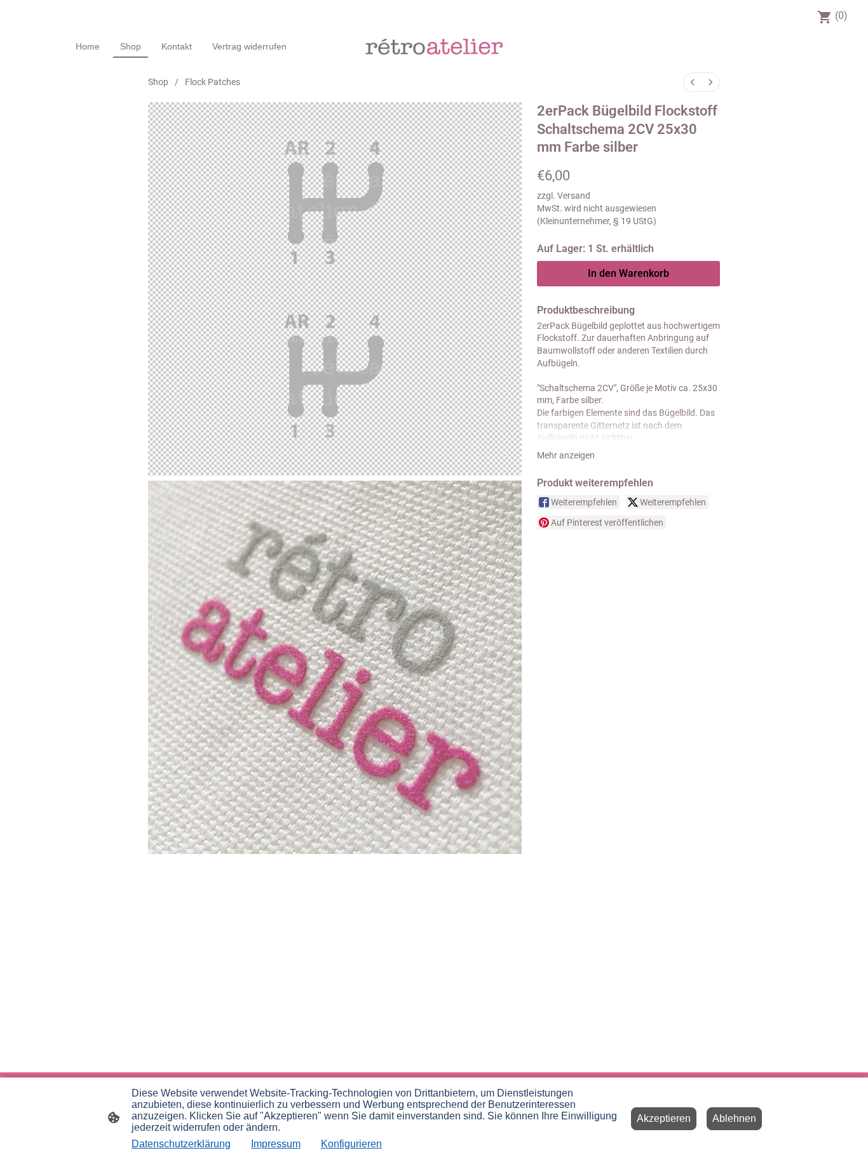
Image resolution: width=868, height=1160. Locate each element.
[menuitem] (693, 82)
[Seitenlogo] (434, 46)
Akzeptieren (664, 1118)
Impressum (276, 1143)
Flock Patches (212, 82)
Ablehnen (734, 1118)
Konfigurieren (351, 1143)
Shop (158, 82)
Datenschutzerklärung (181, 1143)
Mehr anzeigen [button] (566, 455)
